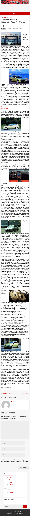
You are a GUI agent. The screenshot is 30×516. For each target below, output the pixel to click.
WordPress (20, 512)
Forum (10, 480)
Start (10, 477)
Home (5, 17)
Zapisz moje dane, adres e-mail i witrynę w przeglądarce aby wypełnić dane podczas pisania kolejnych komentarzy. (14, 461)
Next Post (24, 394)
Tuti (9, 28)
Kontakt (11, 484)
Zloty (10, 482)
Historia (11, 492)
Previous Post (7, 394)
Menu (15, 13)
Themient (20, 513)
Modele (11, 17)
